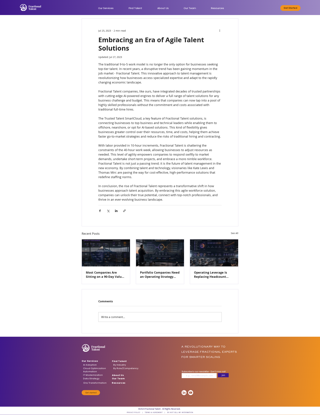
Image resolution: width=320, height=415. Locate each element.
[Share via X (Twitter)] (108, 210)
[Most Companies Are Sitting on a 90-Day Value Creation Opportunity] (106, 252)
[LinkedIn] (184, 392)
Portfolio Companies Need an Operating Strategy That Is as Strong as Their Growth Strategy (160, 274)
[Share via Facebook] (100, 210)
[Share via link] (124, 210)
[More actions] (220, 31)
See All (234, 233)
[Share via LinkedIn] (116, 210)
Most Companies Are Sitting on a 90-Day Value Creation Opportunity (105, 274)
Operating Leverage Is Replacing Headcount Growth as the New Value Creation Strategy (213, 274)
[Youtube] (190, 392)
